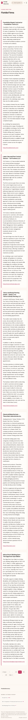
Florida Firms (6, 697)
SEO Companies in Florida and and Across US (13, 701)
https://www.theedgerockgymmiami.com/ (14, 661)
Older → (11, 675)
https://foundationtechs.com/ (10, 148)
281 (6, 675)
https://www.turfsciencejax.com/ (11, 284)
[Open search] (24, 2)
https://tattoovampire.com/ (10, 405)
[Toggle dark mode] (26, 3)
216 (23, 672)
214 (16, 672)
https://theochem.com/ (9, 546)
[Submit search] (21, 3)
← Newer (4, 672)
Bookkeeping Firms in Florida (9, 705)
